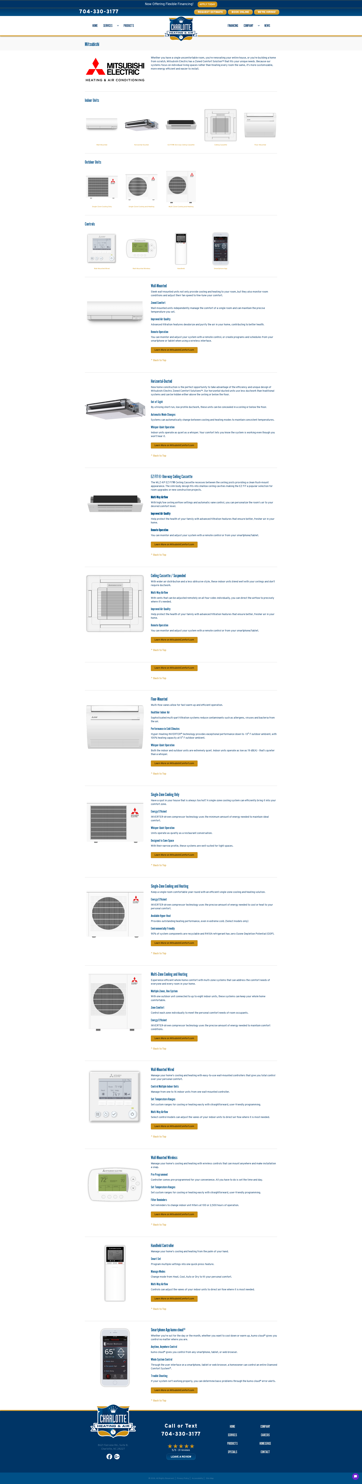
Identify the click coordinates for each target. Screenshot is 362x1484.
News (267, 25)
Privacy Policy (183, 1478)
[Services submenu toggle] (118, 25)
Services (107, 25)
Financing (233, 25)
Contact (265, 1452)
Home (95, 25)
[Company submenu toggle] (259, 25)
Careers (265, 1435)
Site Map (210, 1478)
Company (248, 25)
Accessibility (197, 1478)
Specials (232, 1452)
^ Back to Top (158, 360)
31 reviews (184, 1450)
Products (129, 25)
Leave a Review (181, 1457)
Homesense (265, 1443)
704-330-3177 (99, 11)
